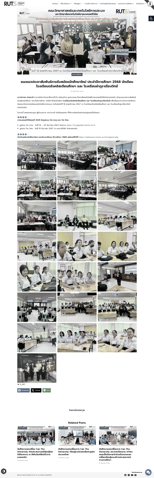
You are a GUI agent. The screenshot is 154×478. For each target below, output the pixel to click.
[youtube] (132, 475)
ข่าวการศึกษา (77, 74)
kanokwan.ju (77, 410)
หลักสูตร (77, 3)
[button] (151, 18)
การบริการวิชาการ (90, 3)
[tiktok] (135, 475)
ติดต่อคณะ (140, 3)
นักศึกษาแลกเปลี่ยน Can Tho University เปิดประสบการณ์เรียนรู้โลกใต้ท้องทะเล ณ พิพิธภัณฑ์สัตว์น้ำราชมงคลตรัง (35, 453)
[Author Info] (77, 406)
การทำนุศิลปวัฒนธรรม (108, 3)
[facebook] (125, 475)
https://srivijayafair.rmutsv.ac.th (81, 125)
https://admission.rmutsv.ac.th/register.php (98, 137)
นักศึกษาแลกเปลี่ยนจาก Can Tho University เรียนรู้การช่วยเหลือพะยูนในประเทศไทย (76, 451)
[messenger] (128, 475)
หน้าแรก (55, 3)
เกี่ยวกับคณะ (65, 3)
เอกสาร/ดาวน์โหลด (125, 3)
